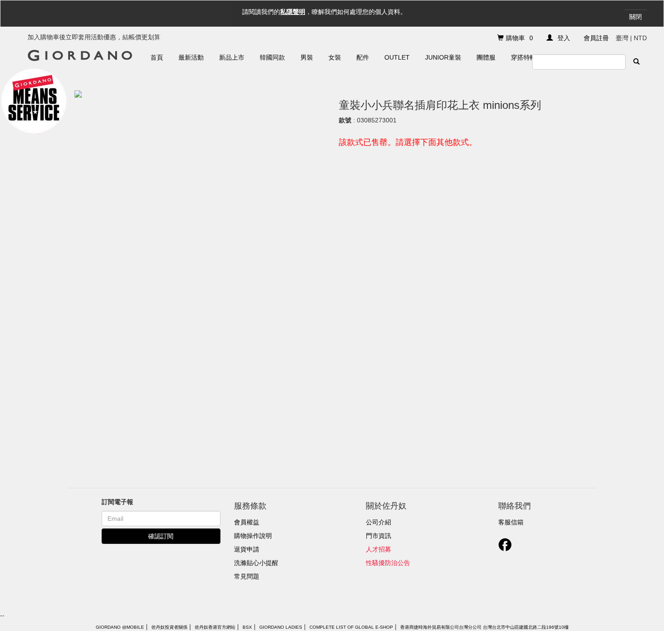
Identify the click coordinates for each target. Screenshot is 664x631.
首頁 (156, 57)
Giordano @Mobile (120, 627)
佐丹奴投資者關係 (169, 627)
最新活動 (191, 57)
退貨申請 (246, 549)
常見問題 (246, 576)
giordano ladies (280, 627)
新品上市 (231, 57)
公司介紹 (378, 522)
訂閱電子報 (117, 501)
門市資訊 (378, 535)
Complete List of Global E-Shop (351, 627)
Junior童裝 (443, 57)
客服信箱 (511, 522)
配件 (362, 57)
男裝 (306, 57)
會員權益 (246, 522)
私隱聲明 (292, 11)
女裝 (334, 57)
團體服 (486, 57)
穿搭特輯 (523, 57)
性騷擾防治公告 (388, 562)
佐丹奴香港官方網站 (215, 627)
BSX (247, 627)
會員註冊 (596, 38)
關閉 (635, 16)
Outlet (397, 57)
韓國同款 (272, 57)
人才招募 (378, 549)
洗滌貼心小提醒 (256, 562)
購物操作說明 (253, 535)
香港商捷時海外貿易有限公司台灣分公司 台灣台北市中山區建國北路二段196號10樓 (484, 627)
